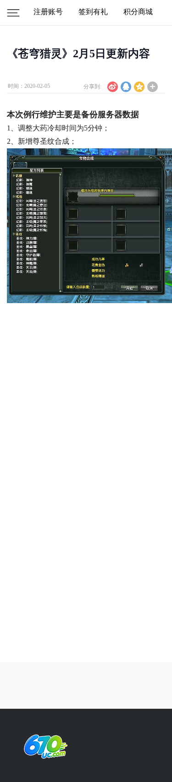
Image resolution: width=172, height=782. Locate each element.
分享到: (92, 86)
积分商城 (138, 12)
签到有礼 (93, 12)
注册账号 (48, 12)
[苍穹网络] (43, 746)
